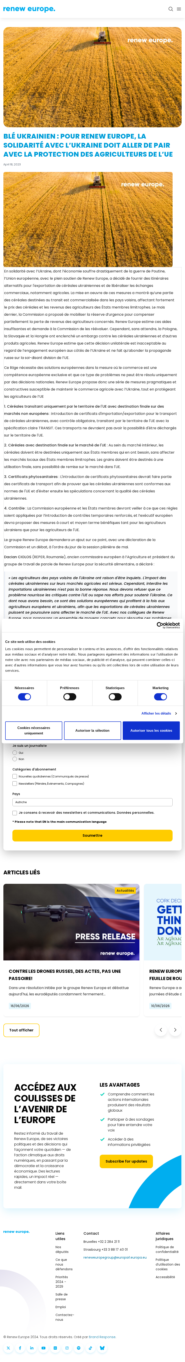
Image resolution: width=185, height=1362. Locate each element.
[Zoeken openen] (170, 9)
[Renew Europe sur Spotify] (79, 1348)
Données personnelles (135, 812)
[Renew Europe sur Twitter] (8, 1348)
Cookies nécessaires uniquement (33, 730)
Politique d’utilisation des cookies (168, 1264)
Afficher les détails (156, 713)
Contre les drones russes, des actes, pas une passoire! (65, 975)
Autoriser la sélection (92, 730)
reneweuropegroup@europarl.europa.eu (115, 1257)
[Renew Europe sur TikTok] (90, 1348)
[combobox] (92, 802)
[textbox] (21, 802)
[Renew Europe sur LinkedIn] (32, 1348)
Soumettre (92, 835)
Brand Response (102, 1337)
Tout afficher (21, 1030)
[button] (161, 1030)
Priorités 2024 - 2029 (62, 1282)
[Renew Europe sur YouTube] (44, 1348)
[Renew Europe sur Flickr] (55, 1348)
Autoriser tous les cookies (151, 730)
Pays (16, 794)
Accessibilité (165, 1277)
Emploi (61, 1307)
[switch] (69, 696)
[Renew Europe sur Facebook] (20, 1348)
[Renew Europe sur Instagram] (67, 1348)
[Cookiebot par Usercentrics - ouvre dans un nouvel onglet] (160, 625)
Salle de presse (62, 1296)
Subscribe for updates (126, 1161)
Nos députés (62, 1249)
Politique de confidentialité (167, 1249)
